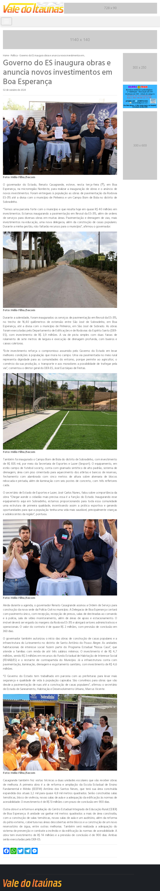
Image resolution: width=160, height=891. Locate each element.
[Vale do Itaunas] (33, 8)
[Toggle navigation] (6, 21)
